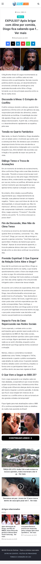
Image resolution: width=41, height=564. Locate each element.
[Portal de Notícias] (20, 3)
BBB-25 (23, 12)
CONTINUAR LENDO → (20, 458)
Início (18, 12)
